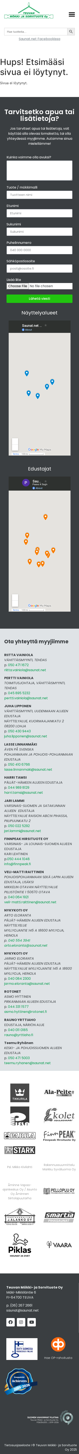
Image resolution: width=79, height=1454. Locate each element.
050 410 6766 (19, 764)
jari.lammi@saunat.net (22, 830)
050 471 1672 (18, 665)
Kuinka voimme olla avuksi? (29, 158)
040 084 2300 (19, 978)
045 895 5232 (19, 693)
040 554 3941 (19, 940)
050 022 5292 (19, 825)
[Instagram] (21, 1322)
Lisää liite (14, 280)
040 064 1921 (18, 897)
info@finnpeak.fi (17, 864)
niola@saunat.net (33, 698)
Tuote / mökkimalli (22, 188)
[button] (72, 14)
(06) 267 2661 (21, 1305)
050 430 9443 (19, 731)
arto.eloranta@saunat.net (25, 945)
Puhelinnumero (19, 243)
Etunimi (13, 206)
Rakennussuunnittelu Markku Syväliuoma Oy (59, 1167)
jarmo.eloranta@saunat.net (27, 983)
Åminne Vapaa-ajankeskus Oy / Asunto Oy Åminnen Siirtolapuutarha (20, 1191)
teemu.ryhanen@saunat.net (27, 1063)
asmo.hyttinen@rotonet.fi (25, 1011)
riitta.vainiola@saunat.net (25, 670)
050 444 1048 (18, 859)
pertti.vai (11, 698)
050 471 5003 (19, 1058)
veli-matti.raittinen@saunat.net (30, 902)
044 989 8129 (19, 787)
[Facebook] (10, 1322)
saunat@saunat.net (22, 1310)
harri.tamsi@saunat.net (23, 792)
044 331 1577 (18, 1006)
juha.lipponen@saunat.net (25, 736)
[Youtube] (31, 1322)
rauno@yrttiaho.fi (18, 1035)
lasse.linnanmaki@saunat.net (28, 769)
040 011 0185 (18, 1029)
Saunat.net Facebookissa (39, 38)
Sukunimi (14, 225)
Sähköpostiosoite (21, 262)
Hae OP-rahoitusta (58, 1358)
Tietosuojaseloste (17, 1445)
